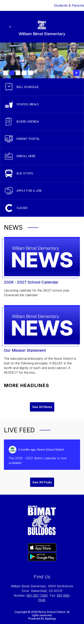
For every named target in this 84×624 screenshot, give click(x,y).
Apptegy (50, 618)
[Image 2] (11, 72)
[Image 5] (30, 72)
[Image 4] (24, 72)
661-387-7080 (37, 595)
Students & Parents (69, 5)
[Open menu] (10, 27)
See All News (42, 407)
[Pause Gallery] (76, 73)
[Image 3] (18, 72)
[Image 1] (5, 72)
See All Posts (42, 482)
